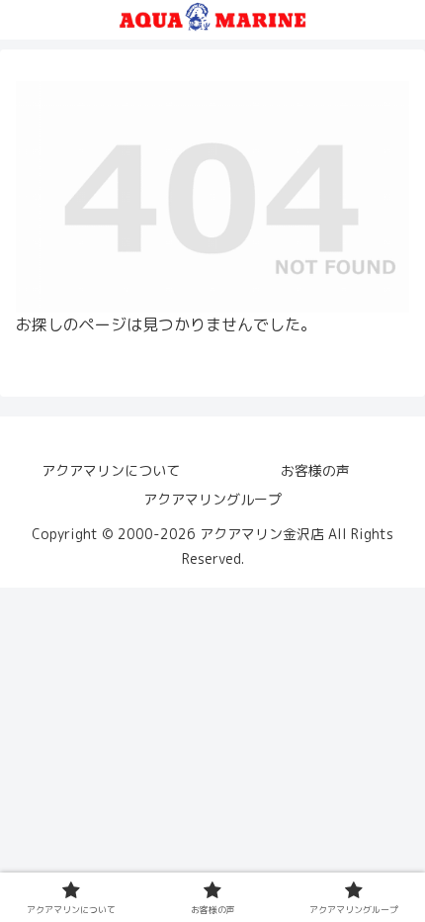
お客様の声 (315, 470)
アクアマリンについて (111, 470)
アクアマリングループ (212, 499)
